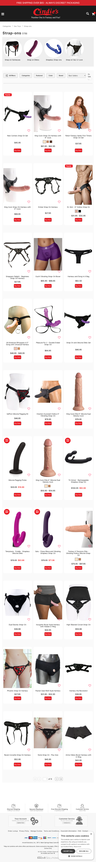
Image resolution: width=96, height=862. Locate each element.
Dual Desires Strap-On (17, 625)
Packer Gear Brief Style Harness (47, 691)
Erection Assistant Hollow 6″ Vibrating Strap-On (48, 415)
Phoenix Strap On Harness (17, 691)
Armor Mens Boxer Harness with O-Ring (78, 756)
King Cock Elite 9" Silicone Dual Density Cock (78, 415)
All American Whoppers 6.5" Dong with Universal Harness (17, 344)
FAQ (79, 831)
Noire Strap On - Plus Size (48, 755)
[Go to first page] (35, 779)
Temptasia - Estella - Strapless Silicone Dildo (17, 552)
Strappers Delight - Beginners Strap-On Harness (17, 277)
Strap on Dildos (33, 60)
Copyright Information (68, 831)
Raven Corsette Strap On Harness (17, 755)
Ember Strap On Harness (48, 207)
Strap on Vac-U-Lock (74, 60)
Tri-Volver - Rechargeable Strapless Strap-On (78, 481)
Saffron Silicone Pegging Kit (17, 414)
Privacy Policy (24, 831)
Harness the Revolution (78, 691)
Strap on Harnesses (12, 60)
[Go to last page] (61, 779)
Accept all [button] (68, 851)
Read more (77, 846)
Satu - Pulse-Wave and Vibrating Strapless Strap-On (48, 552)
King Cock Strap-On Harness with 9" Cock (17, 208)
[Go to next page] (57, 779)
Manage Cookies (36, 831)
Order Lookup (13, 831)
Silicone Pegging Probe (17, 480)
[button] (2, 14)
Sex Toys (17, 26)
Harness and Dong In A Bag (78, 276)
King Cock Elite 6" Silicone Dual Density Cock (48, 481)
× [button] (91, 834)
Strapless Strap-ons (54, 60)
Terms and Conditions (51, 831)
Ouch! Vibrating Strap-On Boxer (47, 276)
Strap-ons (27, 26)
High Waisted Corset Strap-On (78, 625)
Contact (85, 831)
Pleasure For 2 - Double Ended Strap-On (48, 344)
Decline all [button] (84, 851)
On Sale (89, 75)
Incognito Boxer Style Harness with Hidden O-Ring (48, 626)
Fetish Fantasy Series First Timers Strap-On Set (78, 137)
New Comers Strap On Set (17, 136)
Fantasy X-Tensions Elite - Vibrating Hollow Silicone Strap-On (78, 553)
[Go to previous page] (39, 779)
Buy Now (17, 150)
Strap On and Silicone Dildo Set (78, 343)
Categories (7, 26)
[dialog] (76, 846)
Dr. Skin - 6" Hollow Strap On (78, 207)
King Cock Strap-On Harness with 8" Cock (48, 137)
